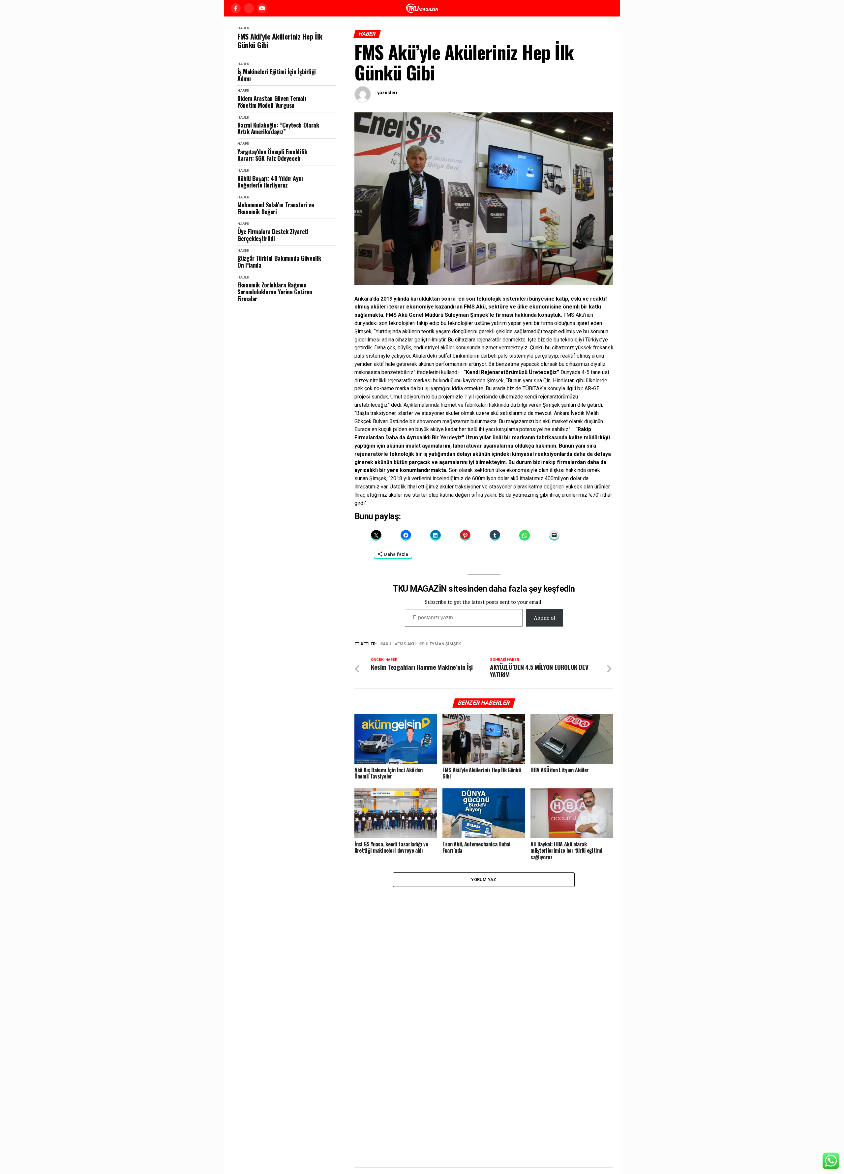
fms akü (406, 644)
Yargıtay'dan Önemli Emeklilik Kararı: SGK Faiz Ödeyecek (272, 155)
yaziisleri (387, 92)
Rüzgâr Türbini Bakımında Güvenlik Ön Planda (279, 261)
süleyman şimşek (441, 644)
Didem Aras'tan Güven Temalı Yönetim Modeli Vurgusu (271, 101)
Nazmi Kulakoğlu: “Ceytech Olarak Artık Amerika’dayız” (278, 128)
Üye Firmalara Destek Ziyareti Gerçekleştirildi (273, 235)
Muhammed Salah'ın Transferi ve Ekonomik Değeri (275, 208)
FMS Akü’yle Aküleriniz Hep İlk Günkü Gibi (279, 40)
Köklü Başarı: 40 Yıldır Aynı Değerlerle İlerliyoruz (270, 182)
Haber (243, 28)
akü (387, 644)
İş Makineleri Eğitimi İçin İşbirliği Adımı (276, 75)
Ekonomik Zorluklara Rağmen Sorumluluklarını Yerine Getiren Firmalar (274, 291)
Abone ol (544, 617)
